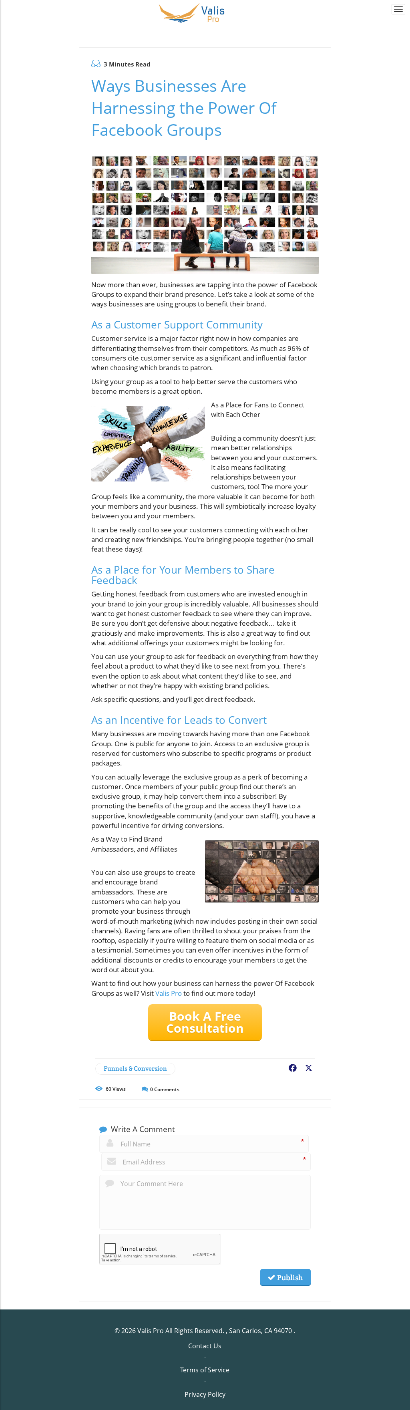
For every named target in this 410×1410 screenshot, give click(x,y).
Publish (289, 1277)
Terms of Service (204, 1370)
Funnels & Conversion (135, 1068)
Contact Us (204, 1346)
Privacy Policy (205, 1394)
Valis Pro (168, 993)
